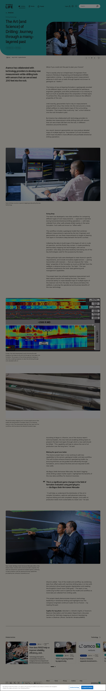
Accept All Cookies (87, 687)
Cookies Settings (74, 687)
